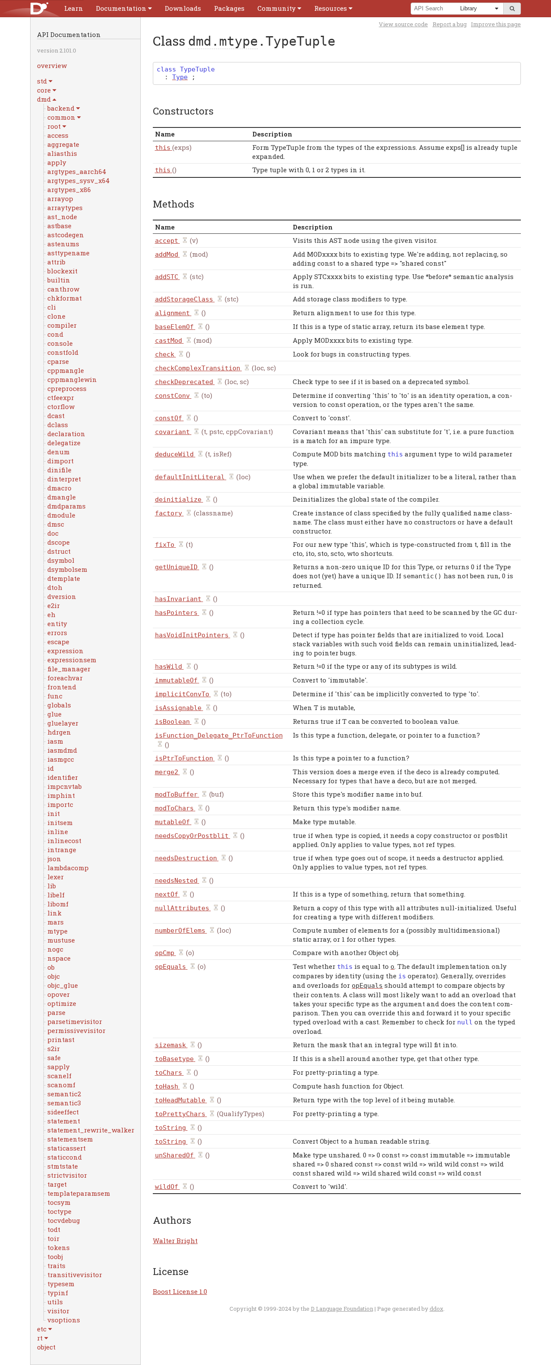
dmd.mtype (223, 41)
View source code (403, 24)
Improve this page (496, 24)
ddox (436, 1308)
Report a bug (450, 24)
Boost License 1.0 (180, 1291)
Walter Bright (175, 1240)
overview (52, 65)
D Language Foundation (342, 1308)
